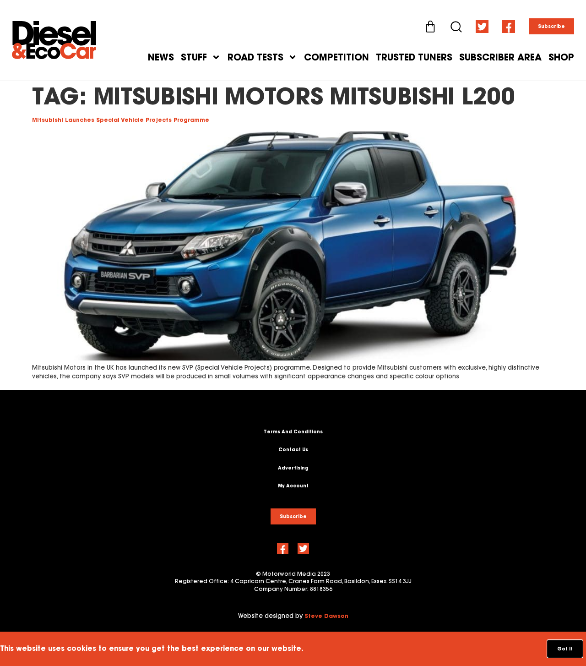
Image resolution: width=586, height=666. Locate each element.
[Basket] (430, 26)
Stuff (194, 57)
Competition (336, 57)
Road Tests (255, 57)
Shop (561, 57)
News (161, 57)
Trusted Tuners (414, 57)
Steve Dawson (326, 615)
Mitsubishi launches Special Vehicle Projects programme (120, 119)
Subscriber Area (500, 57)
